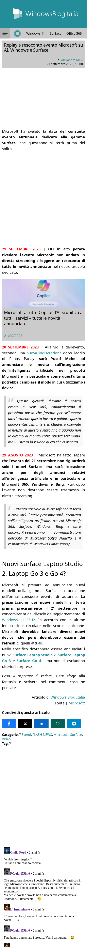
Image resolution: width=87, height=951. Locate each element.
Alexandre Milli (71, 60)
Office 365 (74, 33)
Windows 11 (35, 33)
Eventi (26, 734)
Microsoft (77, 703)
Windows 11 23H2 (18, 619)
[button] (5, 33)
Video (6, 739)
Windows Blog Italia (68, 697)
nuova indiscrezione (44, 352)
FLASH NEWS (42, 734)
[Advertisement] (43, 199)
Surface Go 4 (29, 660)
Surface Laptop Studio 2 (34, 654)
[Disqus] (43, 896)
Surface (56, 33)
